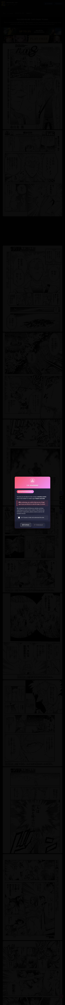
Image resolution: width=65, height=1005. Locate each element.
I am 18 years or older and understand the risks (32, 517)
